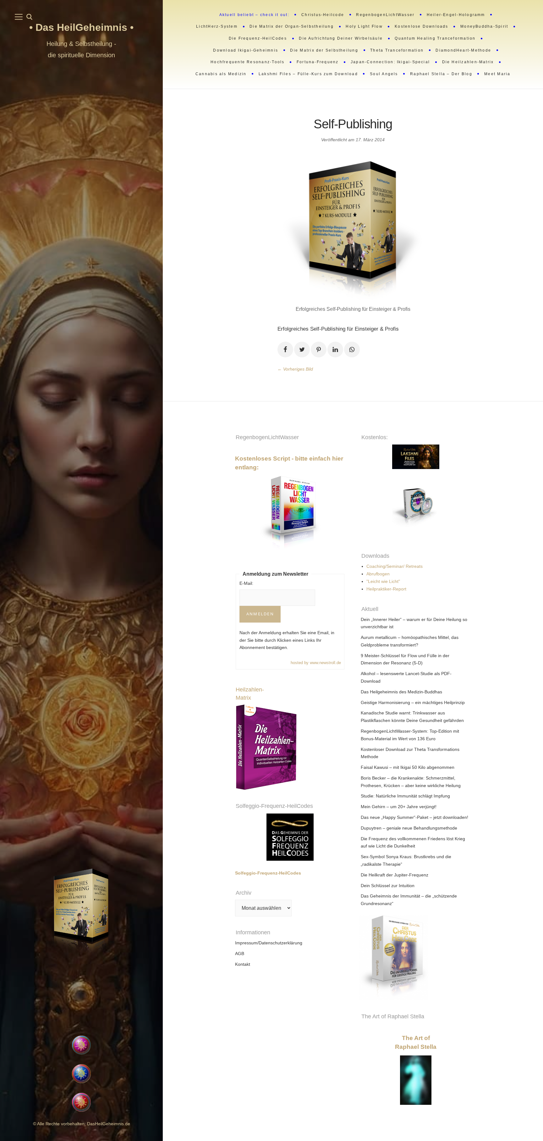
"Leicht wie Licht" (383, 581)
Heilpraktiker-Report (386, 588)
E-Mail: (246, 583)
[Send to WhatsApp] (352, 349)
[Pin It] (318, 349)
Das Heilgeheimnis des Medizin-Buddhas (401, 691)
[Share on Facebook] (285, 349)
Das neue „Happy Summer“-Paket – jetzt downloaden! (414, 817)
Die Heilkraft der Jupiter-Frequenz (394, 874)
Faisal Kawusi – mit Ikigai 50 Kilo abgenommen (407, 767)
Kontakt (242, 964)
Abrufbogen (378, 573)
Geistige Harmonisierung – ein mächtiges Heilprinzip (413, 702)
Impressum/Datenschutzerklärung (268, 942)
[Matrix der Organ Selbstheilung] (478, 958)
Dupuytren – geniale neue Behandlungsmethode (409, 828)
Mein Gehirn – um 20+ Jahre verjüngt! (398, 806)
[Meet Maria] (81, 996)
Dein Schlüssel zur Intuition (387, 885)
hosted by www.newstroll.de (316, 662)
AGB (239, 953)
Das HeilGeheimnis (83, 27)
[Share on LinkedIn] (335, 349)
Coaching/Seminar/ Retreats (394, 566)
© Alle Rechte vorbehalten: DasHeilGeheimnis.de (81, 1123)
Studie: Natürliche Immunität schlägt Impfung (405, 795)
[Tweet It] (302, 349)
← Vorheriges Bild (295, 369)
